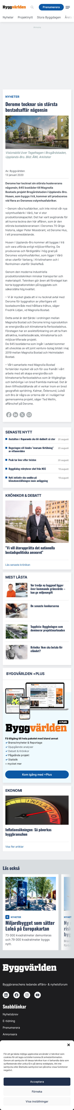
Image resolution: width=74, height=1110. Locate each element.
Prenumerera (11, 1027)
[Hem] (16, 7)
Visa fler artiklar (14, 846)
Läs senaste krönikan (17, 564)
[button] (68, 1045)
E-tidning (9, 1021)
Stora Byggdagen (49, 17)
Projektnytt (25, 17)
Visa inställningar (37, 1101)
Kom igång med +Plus (37, 774)
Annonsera (10, 1034)
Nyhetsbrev (10, 1014)
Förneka (37, 1091)
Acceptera (37, 1081)
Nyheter (8, 17)
